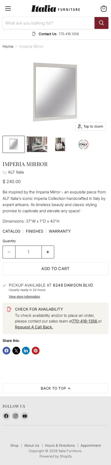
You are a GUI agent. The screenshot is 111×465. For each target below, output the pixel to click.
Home (8, 46)
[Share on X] (16, 350)
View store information (24, 296)
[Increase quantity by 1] (48, 252)
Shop (14, 445)
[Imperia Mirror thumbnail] (14, 144)
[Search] (101, 23)
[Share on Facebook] (6, 350)
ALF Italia (16, 172)
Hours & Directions (60, 445)
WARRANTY (60, 231)
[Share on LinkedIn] (26, 350)
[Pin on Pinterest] (35, 350)
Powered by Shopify (55, 456)
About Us (31, 445)
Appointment (91, 445)
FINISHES (34, 231)
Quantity (9, 241)
